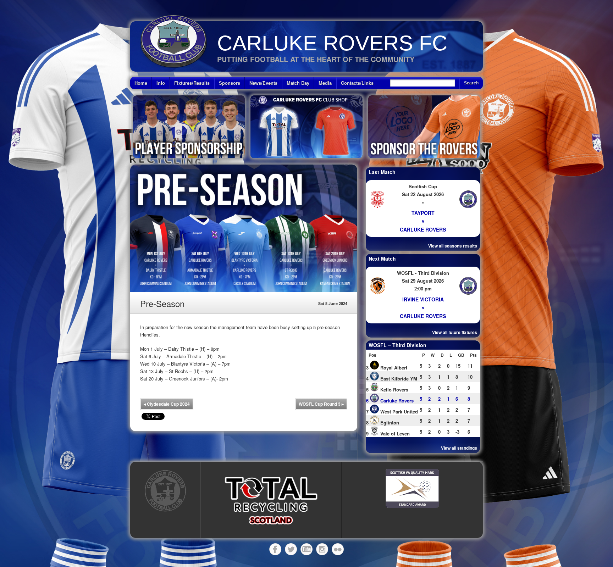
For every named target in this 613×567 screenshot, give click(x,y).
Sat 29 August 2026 (423, 280)
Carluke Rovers (423, 229)
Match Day (298, 82)
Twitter (291, 549)
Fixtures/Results (192, 82)
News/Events (263, 82)
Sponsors (229, 82)
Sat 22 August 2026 (423, 194)
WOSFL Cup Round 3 (321, 404)
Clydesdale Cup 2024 (167, 404)
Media (325, 82)
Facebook (275, 549)
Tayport (423, 212)
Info (160, 82)
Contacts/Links (357, 82)
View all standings (459, 448)
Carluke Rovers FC (332, 43)
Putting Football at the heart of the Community (315, 59)
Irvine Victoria (423, 299)
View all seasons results (452, 246)
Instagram (322, 549)
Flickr (337, 549)
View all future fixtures (454, 332)
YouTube (306, 549)
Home (140, 82)
